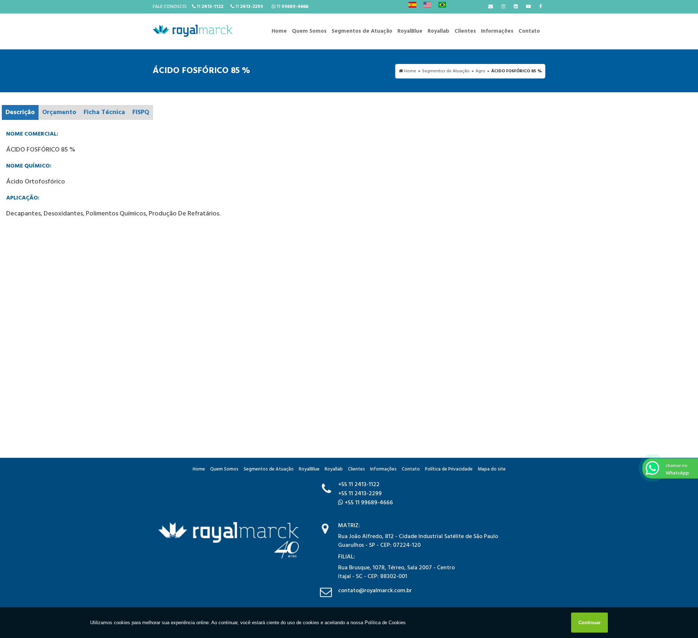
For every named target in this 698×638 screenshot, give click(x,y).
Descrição (20, 112)
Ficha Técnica (104, 112)
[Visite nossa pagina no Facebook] (540, 7)
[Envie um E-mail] (490, 7)
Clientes (465, 31)
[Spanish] (412, 4)
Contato (529, 31)
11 (209, 7)
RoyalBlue (409, 31)
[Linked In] (516, 7)
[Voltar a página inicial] (193, 31)
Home (279, 31)
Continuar (589, 622)
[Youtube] (528, 7)
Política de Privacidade (449, 469)
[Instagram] (503, 7)
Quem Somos (309, 31)
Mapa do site (492, 469)
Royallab (438, 31)
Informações (497, 31)
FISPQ (140, 112)
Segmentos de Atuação (362, 31)
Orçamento (59, 112)
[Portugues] (442, 4)
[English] (427, 4)
